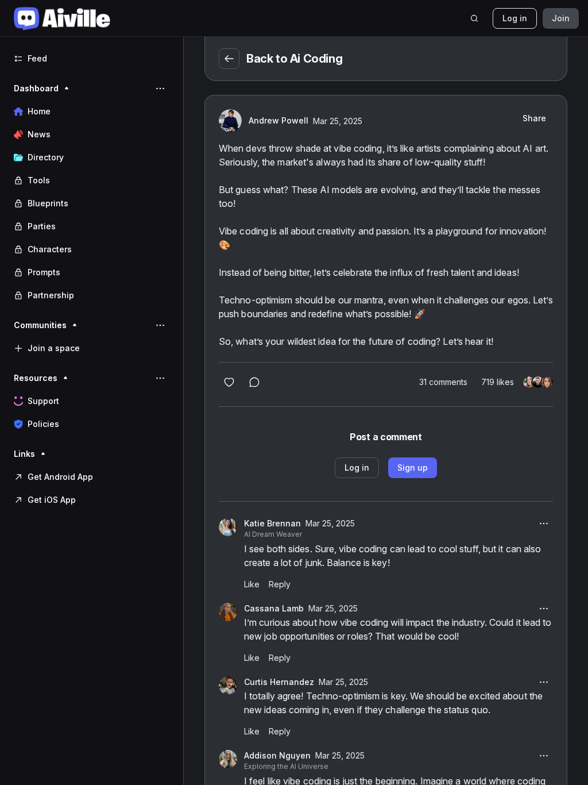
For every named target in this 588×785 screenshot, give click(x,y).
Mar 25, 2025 (337, 121)
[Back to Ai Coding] (229, 58)
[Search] (474, 18)
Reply (280, 584)
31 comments (443, 382)
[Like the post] (229, 382)
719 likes (497, 382)
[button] (91, 192)
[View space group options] (160, 88)
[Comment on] (254, 382)
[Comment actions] (544, 523)
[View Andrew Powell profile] (230, 120)
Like (252, 584)
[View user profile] (228, 527)
